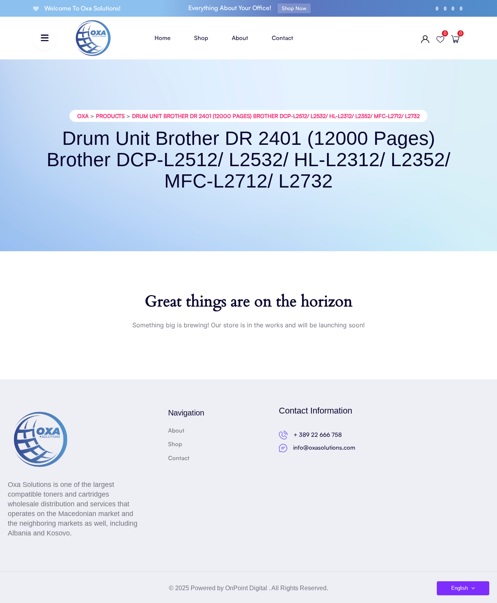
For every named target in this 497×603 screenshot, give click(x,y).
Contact (282, 38)
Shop (201, 38)
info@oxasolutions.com (324, 447)
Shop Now (294, 8)
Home (162, 38)
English (460, 588)
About (240, 38)
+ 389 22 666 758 (318, 434)
